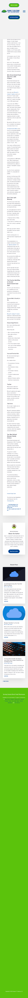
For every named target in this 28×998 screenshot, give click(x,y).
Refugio (21, 701)
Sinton (10, 701)
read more (6, 601)
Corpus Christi (7, 699)
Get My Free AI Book (14, 17)
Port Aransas (17, 702)
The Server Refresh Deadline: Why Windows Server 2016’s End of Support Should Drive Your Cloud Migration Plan (13, 660)
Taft (13, 701)
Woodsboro (10, 702)
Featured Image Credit (11, 493)
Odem (15, 701)
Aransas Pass (17, 699)
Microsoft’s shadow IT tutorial (13, 313)
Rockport (12, 699)
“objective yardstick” (12, 244)
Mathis (18, 701)
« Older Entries (6, 681)
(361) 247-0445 (14, 5)
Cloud (11, 586)
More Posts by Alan (14, 551)
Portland (6, 701)
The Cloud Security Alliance (12, 128)
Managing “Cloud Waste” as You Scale (11, 623)
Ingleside (22, 699)
